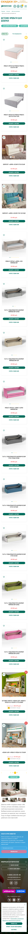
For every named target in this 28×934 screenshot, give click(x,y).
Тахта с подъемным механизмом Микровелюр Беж (14, 359)
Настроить (14, 929)
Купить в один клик (14, 78)
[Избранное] (14, 6)
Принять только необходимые (14, 926)
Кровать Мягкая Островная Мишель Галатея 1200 (14, 66)
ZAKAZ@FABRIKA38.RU (14, 877)
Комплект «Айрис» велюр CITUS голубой (14, 213)
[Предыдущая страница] (1, 772)
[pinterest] (18, 900)
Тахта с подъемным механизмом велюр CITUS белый (14, 555)
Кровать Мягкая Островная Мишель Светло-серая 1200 (14, 115)
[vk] (9, 900)
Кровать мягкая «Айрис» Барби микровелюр (14, 408)
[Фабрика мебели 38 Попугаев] (6, 6)
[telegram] (16, 883)
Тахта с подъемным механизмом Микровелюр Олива (14, 604)
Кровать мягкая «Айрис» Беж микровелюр (14, 262)
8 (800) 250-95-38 (14, 875)
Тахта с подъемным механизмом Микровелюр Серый (14, 311)
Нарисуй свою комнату (14, 868)
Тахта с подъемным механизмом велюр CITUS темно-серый (14, 457)
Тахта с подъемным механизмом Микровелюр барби (14, 652)
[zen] (14, 900)
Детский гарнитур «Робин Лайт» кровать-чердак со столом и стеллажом (14, 701)
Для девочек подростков (9, 26)
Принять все (14, 923)
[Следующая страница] (26, 772)
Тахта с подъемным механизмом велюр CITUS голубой (14, 506)
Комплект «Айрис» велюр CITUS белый (14, 164)
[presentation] (1, 800)
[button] (18, 6)
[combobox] (20, 34)
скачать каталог (15, 865)
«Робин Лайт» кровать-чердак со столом (14, 752)
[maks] (11, 883)
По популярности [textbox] (17, 33)
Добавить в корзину (14, 75)
